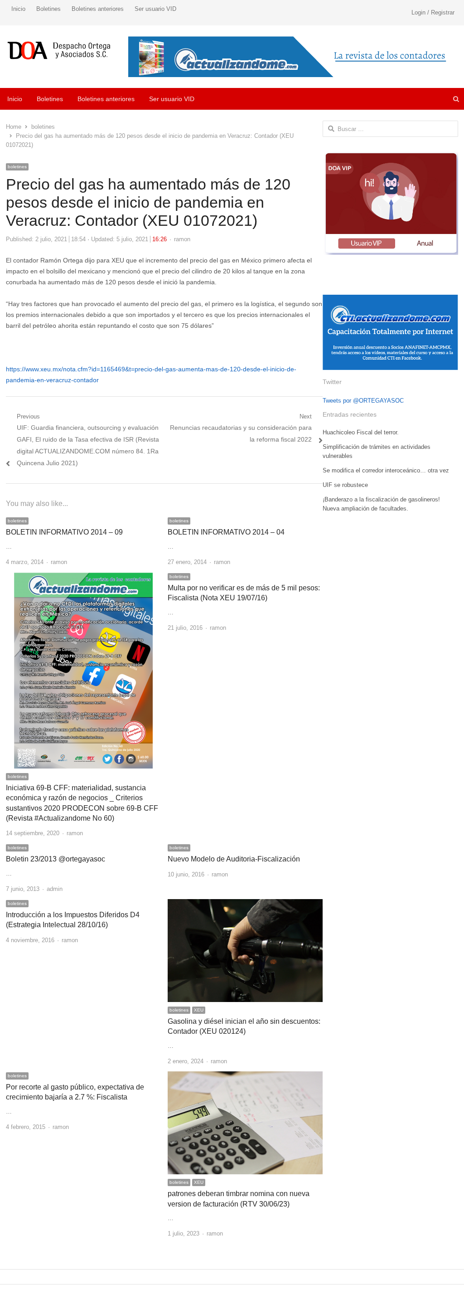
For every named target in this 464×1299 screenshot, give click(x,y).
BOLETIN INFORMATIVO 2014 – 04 (226, 532)
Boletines (48, 8)
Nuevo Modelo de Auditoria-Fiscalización (234, 859)
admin (55, 888)
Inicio (18, 8)
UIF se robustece (345, 485)
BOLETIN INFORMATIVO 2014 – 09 (64, 532)
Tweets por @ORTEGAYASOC (363, 400)
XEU (198, 1009)
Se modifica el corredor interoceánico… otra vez (386, 470)
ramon (182, 239)
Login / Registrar (432, 12)
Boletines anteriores (98, 8)
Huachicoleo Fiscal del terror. (361, 432)
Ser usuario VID (155, 8)
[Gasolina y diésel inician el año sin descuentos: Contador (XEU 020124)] (245, 904)
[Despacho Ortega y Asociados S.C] (59, 50)
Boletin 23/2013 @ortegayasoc (55, 859)
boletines (17, 166)
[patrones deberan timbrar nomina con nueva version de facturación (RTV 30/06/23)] (245, 1076)
